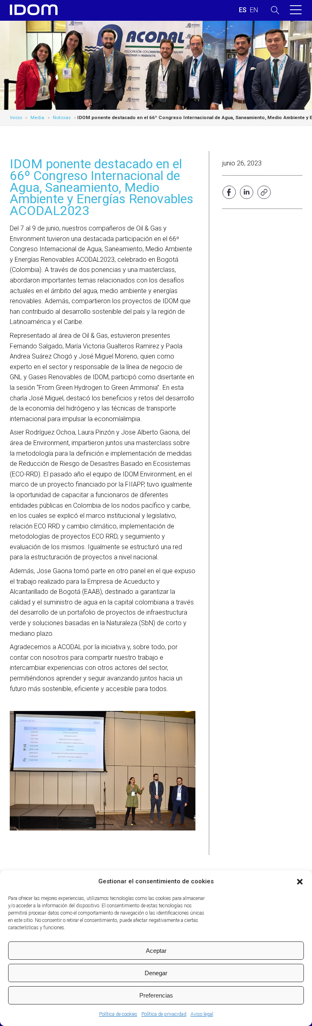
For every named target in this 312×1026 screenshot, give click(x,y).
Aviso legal (202, 1014)
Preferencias (156, 995)
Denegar (156, 972)
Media (37, 117)
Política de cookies (118, 1014)
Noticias (62, 117)
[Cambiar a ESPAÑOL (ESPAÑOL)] (243, 10)
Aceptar (156, 950)
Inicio (16, 117)
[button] (300, 882)
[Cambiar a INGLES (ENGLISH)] (254, 10)
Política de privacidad (163, 1014)
